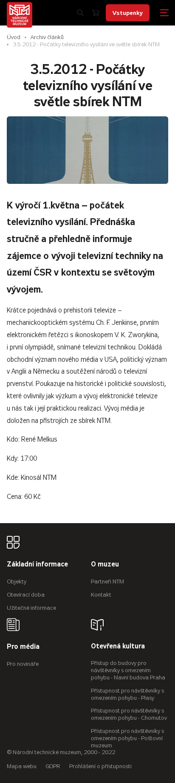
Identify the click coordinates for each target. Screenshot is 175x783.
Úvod (13, 37)
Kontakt (101, 594)
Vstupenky (128, 12)
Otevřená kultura (118, 646)
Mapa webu (22, 766)
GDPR (52, 766)
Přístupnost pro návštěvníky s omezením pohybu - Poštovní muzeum (127, 738)
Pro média (23, 647)
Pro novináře (23, 664)
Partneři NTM (107, 581)
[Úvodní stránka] (19, 15)
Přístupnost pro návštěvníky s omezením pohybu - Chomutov (129, 714)
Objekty (16, 581)
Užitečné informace (31, 608)
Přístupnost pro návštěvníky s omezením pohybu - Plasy (127, 694)
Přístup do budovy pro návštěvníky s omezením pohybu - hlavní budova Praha (128, 670)
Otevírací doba (26, 594)
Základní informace (37, 564)
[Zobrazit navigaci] (164, 12)
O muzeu (105, 564)
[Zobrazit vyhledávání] (80, 12)
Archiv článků (47, 37)
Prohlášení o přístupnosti (100, 766)
